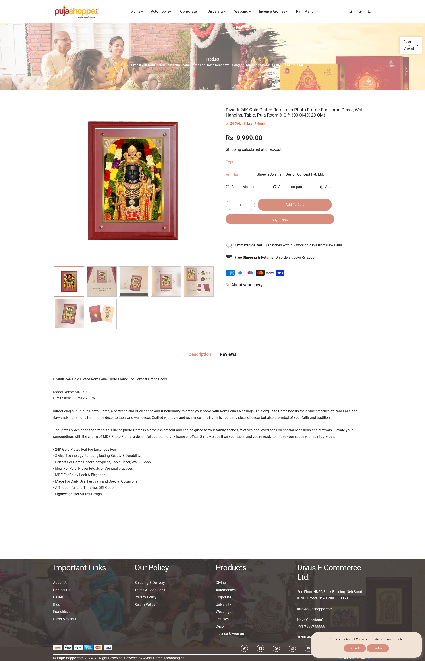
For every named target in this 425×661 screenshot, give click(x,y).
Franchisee (61, 612)
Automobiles (226, 590)
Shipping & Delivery (150, 583)
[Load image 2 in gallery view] (102, 281)
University (223, 604)
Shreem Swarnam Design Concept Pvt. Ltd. (290, 174)
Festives (222, 619)
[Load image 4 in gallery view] (166, 281)
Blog (56, 604)
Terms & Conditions (150, 590)
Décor (220, 626)
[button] (350, 11)
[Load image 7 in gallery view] (102, 314)
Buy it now (280, 220)
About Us (60, 583)
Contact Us (61, 590)
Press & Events (64, 619)
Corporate (223, 597)
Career (58, 597)
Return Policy (145, 604)
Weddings (223, 612)
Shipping (233, 149)
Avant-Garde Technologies (163, 658)
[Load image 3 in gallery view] (134, 281)
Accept (355, 648)
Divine (221, 583)
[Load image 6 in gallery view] (69, 314)
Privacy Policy (145, 597)
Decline (378, 648)
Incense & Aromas (230, 634)
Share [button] (329, 187)
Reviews (228, 354)
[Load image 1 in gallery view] (69, 281)
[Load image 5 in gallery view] (199, 281)
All (122, 65)
